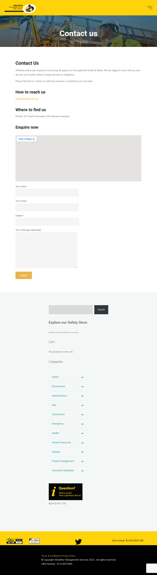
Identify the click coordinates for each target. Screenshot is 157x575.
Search (101, 309)
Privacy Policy (68, 555)
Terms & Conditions (51, 555)
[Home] (72, 42)
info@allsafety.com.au (26, 98)
